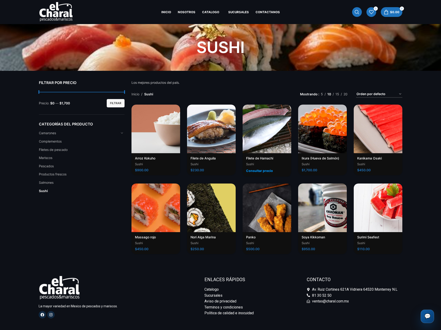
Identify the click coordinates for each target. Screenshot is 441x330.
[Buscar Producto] (357, 12)
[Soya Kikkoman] (322, 208)
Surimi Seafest (368, 237)
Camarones (47, 133)
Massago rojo (145, 237)
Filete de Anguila (203, 158)
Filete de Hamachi (259, 158)
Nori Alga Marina (203, 237)
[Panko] (267, 208)
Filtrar (115, 103)
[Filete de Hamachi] (267, 129)
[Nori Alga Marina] (211, 208)
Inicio (135, 94)
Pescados (46, 166)
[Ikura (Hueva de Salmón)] (322, 129)
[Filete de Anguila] (211, 129)
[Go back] (191, 47)
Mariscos (45, 158)
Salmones (46, 182)
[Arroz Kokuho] (155, 129)
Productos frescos (52, 174)
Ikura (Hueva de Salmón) (320, 158)
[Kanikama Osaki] (378, 129)
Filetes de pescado (53, 150)
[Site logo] (56, 12)
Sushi (43, 191)
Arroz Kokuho (145, 158)
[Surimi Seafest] (378, 208)
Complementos (50, 141)
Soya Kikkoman (313, 237)
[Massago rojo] (155, 208)
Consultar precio (259, 171)
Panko (251, 237)
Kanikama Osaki (369, 158)
